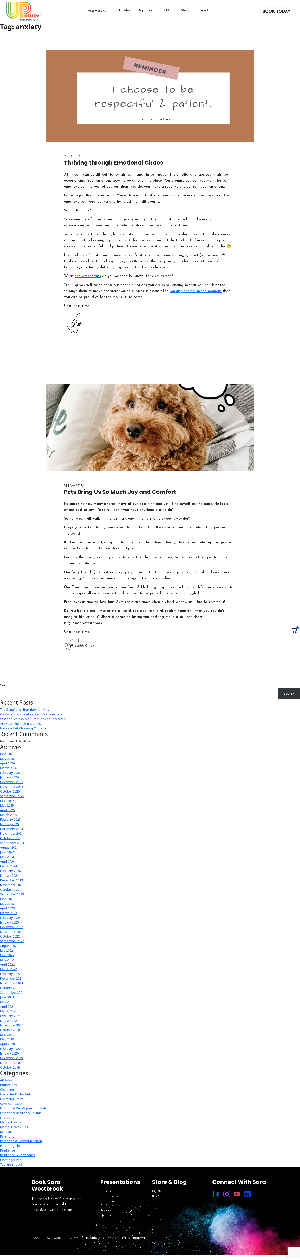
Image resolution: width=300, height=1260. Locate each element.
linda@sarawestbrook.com (52, 1210)
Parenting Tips (10, 1146)
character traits (88, 276)
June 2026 (7, 754)
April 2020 (7, 1044)
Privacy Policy (40, 1238)
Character (7, 1089)
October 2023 (10, 889)
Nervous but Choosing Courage (23, 728)
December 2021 (11, 978)
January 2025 (9, 824)
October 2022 (10, 936)
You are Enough (11, 1164)
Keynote (105, 1210)
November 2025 (11, 787)
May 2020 (7, 1039)
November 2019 (11, 1063)
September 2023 (12, 894)
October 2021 (10, 988)
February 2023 (10, 918)
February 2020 (10, 1049)
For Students (109, 1196)
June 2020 (7, 1034)
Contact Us (205, 10)
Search (5, 685)
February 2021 (10, 1016)
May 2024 (7, 857)
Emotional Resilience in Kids (20, 1113)
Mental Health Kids (14, 1127)
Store (185, 10)
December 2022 (11, 927)
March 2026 (8, 768)
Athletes (124, 10)
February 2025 (10, 819)
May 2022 (7, 960)
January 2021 (9, 1020)
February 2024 (10, 871)
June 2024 (7, 852)
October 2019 (10, 1067)
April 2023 (7, 908)
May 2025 (7, 805)
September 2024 (12, 843)
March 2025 (8, 815)
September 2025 (12, 796)
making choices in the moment (196, 291)
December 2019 (11, 1058)
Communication (12, 1103)
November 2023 (11, 885)
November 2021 (11, 983)
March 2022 (8, 969)
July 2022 (6, 950)
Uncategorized (10, 1160)
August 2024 (9, 847)
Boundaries (8, 1085)
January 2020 (9, 1053)
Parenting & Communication (21, 1141)
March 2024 (8, 866)
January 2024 (9, 875)
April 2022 (7, 964)
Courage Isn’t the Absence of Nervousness (31, 714)
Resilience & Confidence (17, 1155)
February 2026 (10, 773)
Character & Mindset (15, 1094)
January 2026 (9, 777)
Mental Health (10, 1122)
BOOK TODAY (276, 12)
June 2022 (7, 955)
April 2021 (7, 1006)
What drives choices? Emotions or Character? (33, 719)
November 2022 (11, 932)
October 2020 (10, 1030)
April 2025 (7, 810)
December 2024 (11, 829)
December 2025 (11, 782)
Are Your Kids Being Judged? (20, 723)
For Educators (110, 1205)
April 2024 (7, 861)
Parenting (7, 1136)
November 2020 (11, 1025)
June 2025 (7, 801)
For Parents (108, 1201)
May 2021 (7, 1002)
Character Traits (11, 1099)
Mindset (6, 1132)
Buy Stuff (158, 1196)
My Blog (166, 10)
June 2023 (7, 899)
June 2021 (7, 997)
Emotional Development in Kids (23, 1108)
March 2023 (8, 913)
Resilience (7, 1150)
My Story (145, 10)
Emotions (7, 1117)
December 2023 (11, 880)
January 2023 (9, 922)
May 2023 (7, 904)
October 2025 (10, 791)
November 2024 (11, 833)
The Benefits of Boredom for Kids (24, 709)
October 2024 (10, 838)
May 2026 (7, 758)
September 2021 (12, 992)
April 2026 (7, 763)
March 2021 (8, 1011)
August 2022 (9, 946)
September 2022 (12, 941)
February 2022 (10, 974)
